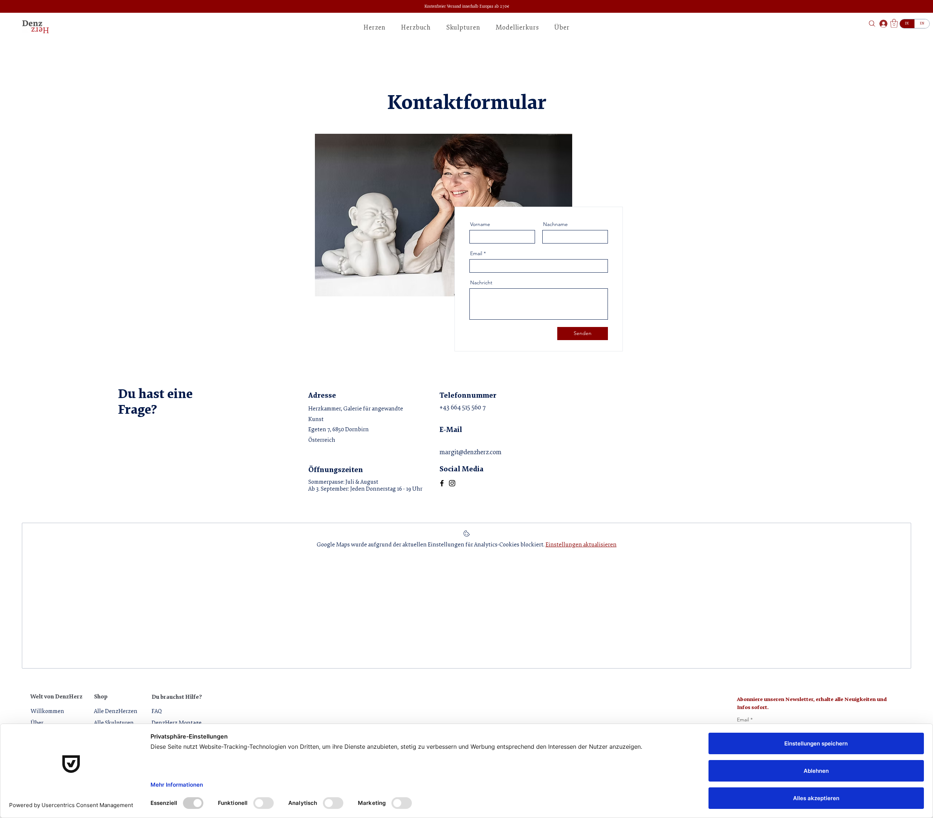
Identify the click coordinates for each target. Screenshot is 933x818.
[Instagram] (452, 483)
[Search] (872, 23)
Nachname (555, 224)
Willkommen (47, 711)
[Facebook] (442, 483)
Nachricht (481, 282)
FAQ (157, 711)
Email (476, 253)
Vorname (480, 224)
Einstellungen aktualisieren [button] (581, 545)
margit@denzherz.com (470, 452)
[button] (562, 28)
